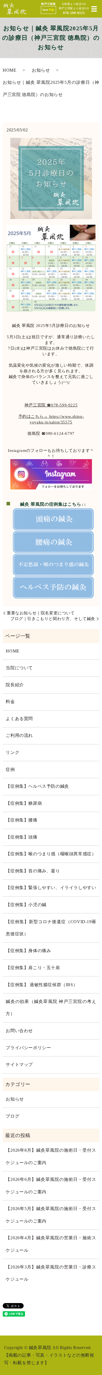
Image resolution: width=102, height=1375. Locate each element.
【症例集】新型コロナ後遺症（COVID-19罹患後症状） (51, 927)
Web (48, 9)
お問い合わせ (19, 1030)
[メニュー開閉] (94, 9)
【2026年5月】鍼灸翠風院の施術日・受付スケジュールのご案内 (51, 1214)
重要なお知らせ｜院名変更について (41, 613)
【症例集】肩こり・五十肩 (33, 967)
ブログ (12, 1116)
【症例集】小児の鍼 (26, 904)
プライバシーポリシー (28, 1047)
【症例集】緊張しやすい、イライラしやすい (51, 887)
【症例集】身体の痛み (28, 950)
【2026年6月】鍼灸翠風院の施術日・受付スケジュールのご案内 (51, 1185)
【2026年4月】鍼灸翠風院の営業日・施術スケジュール (51, 1244)
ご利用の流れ (19, 735)
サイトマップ (19, 1064)
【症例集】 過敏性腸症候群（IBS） (42, 984)
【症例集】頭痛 (21, 837)
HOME (9, 70)
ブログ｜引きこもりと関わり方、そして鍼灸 (52, 619)
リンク (12, 752)
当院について (19, 667)
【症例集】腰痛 (21, 820)
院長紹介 (15, 684)
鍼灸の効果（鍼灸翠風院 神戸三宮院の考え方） (51, 1007)
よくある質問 (19, 718)
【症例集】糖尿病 (24, 803)
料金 (10, 701)
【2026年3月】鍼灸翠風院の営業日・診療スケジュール (51, 1273)
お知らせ (41, 70)
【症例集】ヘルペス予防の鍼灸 (39, 786)
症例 (10, 769)
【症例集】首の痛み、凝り (33, 871)
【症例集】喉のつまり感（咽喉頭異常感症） (51, 853)
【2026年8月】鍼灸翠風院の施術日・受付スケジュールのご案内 (51, 1156)
